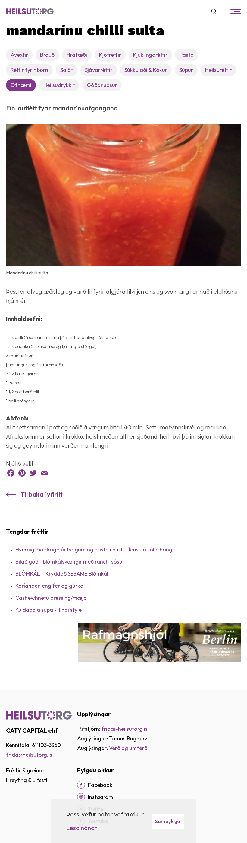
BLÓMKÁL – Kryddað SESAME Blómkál (61, 573)
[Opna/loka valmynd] (235, 11)
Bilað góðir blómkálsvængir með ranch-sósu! (69, 561)
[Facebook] (11, 473)
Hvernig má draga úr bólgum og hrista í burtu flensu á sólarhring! (94, 549)
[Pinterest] (22, 473)
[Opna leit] (216, 11)
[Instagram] (81, 797)
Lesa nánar (81, 828)
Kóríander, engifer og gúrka (49, 585)
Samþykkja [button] (167, 821)
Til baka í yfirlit (42, 494)
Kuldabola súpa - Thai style (48, 609)
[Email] (44, 473)
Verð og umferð (128, 748)
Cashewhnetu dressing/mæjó (51, 597)
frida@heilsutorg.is (29, 754)
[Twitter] (33, 473)
